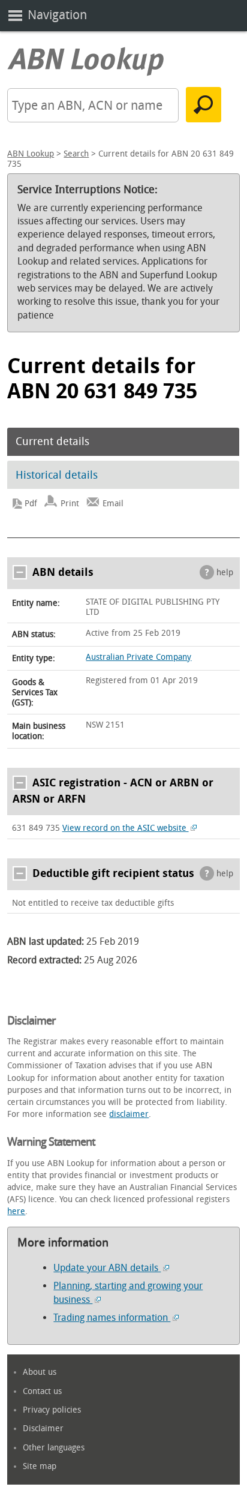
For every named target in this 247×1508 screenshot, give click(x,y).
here (16, 1211)
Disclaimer (43, 1428)
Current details (52, 441)
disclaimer (129, 1114)
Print (70, 503)
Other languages (54, 1448)
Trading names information (111, 1317)
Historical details (57, 475)
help (224, 572)
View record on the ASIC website (125, 828)
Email (113, 503)
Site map (39, 1466)
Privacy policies (52, 1410)
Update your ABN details (107, 1267)
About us (39, 1372)
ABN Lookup (30, 154)
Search (76, 154)
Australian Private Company (138, 657)
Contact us (42, 1391)
